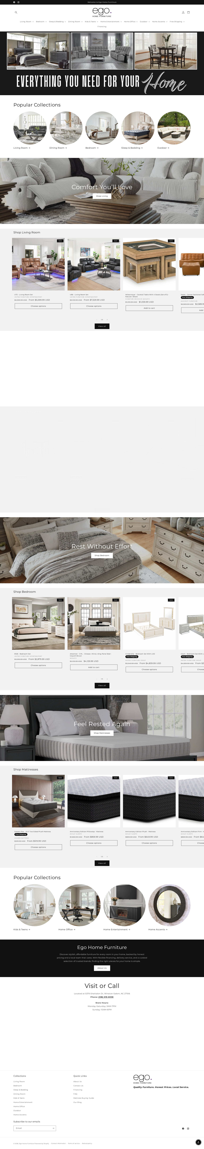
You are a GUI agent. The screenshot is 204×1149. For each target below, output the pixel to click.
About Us (102, 968)
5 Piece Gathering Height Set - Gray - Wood (32, 474)
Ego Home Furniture (26, 1143)
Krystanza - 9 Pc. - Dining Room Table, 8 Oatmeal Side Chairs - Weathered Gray (147, 476)
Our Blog (77, 1102)
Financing (77, 1090)
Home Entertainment (115, 929)
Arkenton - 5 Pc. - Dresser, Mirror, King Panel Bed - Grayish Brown (91, 655)
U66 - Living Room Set (79, 295)
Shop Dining (102, 376)
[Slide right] (107, 319)
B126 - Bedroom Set (22, 654)
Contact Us (78, 1086)
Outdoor (162, 148)
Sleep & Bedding (130, 148)
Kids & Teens (20, 929)
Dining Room (56, 148)
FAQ (75, 1094)
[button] (16, 12)
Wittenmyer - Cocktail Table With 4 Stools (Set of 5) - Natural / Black (147, 296)
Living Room (20, 148)
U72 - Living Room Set (23, 295)
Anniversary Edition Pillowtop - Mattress (86, 831)
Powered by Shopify (41, 1143)
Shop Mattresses (102, 733)
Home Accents (156, 929)
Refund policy (87, 1143)
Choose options (38, 306)
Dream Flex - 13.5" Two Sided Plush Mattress (32, 831)
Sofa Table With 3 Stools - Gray (82, 474)
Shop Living (102, 196)
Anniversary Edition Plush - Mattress (140, 831)
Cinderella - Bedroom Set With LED (140, 654)
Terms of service (74, 1143)
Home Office (65, 929)
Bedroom (90, 148)
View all (102, 326)
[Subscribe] (53, 1128)
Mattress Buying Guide (83, 1098)
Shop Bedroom (102, 555)
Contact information (58, 1143)
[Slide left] (96, 319)
